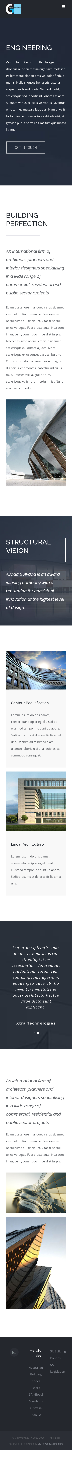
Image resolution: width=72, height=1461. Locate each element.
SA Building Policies (58, 1354)
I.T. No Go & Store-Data (51, 1443)
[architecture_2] (36, 653)
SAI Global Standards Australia (36, 1401)
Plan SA (36, 1415)
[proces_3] (36, 773)
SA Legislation (57, 1368)
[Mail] (14, 1352)
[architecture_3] (36, 1218)
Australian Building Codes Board (36, 1378)
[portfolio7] (36, 1174)
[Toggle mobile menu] (64, 7)
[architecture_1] (36, 401)
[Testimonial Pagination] (34, 1033)
